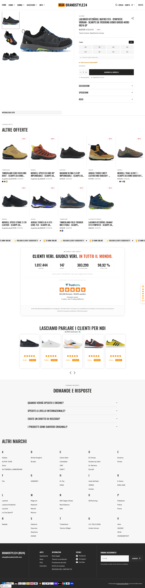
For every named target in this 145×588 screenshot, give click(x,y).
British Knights (36, 458)
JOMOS (91, 485)
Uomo (11, 5)
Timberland (6, 170)
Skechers (34, 532)
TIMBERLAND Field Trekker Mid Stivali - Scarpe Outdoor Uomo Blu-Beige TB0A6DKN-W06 (71, 223)
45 (99, 52)
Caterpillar (63, 462)
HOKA (62, 485)
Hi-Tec (62, 481)
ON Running (92, 501)
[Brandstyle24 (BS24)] (72, 5)
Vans (119, 524)
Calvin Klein (64, 458)
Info (41, 5)
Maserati (34, 505)
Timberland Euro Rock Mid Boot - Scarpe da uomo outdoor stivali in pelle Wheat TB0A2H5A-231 (14, 174)
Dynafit (91, 469)
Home (4, 4)
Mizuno (33, 513)
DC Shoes (92, 458)
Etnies (119, 462)
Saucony (34, 528)
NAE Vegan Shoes (66, 501)
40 (86, 47)
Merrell (33, 170)
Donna (19, 5)
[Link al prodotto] (15, 159)
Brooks (33, 462)
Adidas (90, 170)
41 (99, 47)
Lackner (82, 16)
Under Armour (93, 528)
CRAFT (62, 469)
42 (113, 47)
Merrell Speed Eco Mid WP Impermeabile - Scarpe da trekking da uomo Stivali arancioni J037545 (42, 174)
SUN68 (33, 536)
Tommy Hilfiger (65, 528)
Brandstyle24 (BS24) (122, 583)
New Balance (64, 505)
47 (127, 52)
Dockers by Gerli (94, 462)
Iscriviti (135, 558)
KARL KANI (121, 485)
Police (119, 505)
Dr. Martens (92, 465)
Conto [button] (127, 5)
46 (113, 52)
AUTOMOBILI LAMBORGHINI (12, 469)
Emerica (120, 458)
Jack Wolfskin (93, 481)
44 (86, 52)
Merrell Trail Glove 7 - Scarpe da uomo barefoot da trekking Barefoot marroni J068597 (129, 174)
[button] (132, 18)
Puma (119, 509)
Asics (4, 465)
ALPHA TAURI (7, 462)
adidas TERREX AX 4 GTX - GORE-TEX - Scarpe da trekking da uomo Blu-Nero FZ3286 (43, 223)
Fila (3, 481)
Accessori (31, 5)
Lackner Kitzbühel (94, 219)
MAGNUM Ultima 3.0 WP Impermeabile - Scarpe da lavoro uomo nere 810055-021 (72, 174)
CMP (61, 465)
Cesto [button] (140, 4)
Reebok (4, 524)
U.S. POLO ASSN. (94, 524)
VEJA (119, 532)
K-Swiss (120, 481)
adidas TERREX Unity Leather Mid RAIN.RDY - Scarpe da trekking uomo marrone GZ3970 (100, 174)
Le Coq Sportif (7, 513)
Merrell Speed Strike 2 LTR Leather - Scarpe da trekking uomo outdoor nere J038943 (14, 223)
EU (131, 42)
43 (127, 47)
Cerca (120, 5)
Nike (61, 509)
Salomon (34, 524)
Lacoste (5, 509)
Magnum (62, 170)
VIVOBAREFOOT (123, 536)
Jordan (91, 489)
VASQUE (120, 528)
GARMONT (34, 481)
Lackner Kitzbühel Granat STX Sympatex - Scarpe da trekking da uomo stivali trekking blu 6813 (100, 223)
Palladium (121, 501)
